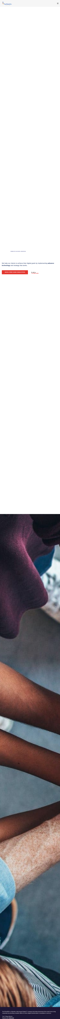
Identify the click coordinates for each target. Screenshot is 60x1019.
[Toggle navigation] (49, 3)
